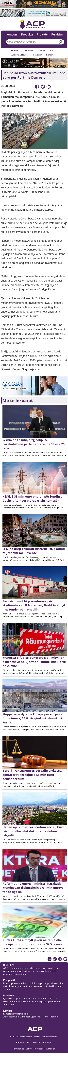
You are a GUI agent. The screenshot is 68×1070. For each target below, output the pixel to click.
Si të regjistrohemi (42, 1042)
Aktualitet (28, 50)
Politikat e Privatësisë (44, 1048)
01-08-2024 (8, 85)
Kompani (11, 34)
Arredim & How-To (20, 55)
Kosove (41, 50)
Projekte (42, 34)
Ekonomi (15, 50)
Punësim (57, 34)
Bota (52, 50)
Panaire (50, 55)
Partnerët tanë (23, 1042)
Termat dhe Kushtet (22, 1048)
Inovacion (37, 55)
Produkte (27, 34)
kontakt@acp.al (20, 1013)
